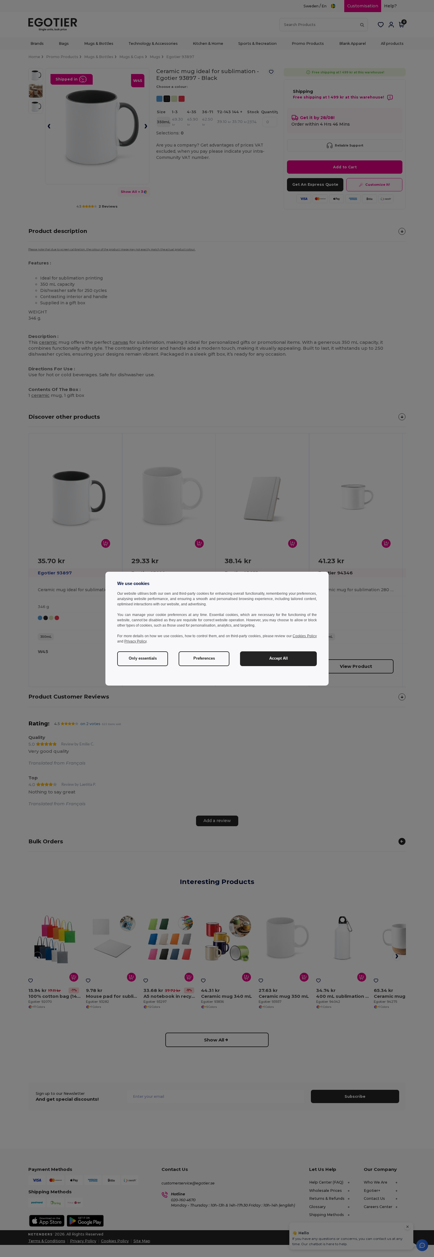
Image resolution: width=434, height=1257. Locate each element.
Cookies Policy (305, 636)
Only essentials (143, 658)
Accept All (278, 658)
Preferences (204, 658)
